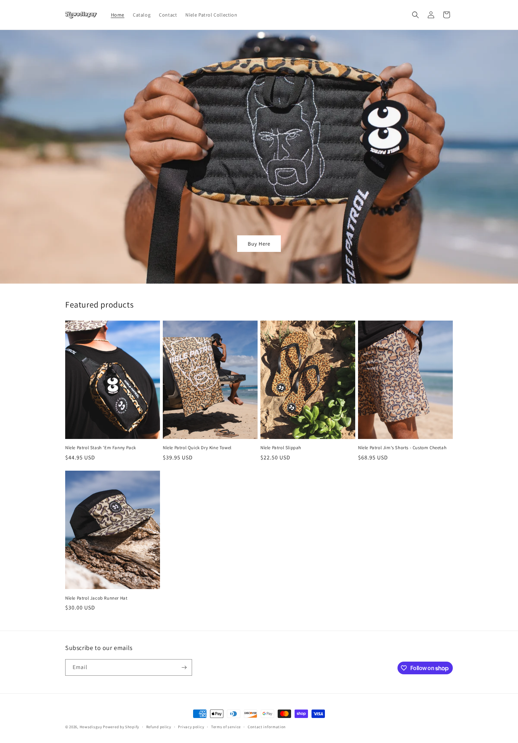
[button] (415, 15)
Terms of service (226, 726)
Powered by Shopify (121, 726)
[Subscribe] (184, 667)
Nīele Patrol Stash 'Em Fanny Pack (100, 448)
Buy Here (259, 243)
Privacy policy (191, 726)
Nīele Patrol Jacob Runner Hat (96, 598)
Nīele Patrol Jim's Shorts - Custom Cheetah (402, 448)
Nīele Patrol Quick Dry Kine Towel (197, 448)
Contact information (267, 726)
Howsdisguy (91, 726)
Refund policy (158, 726)
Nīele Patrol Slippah (280, 448)
